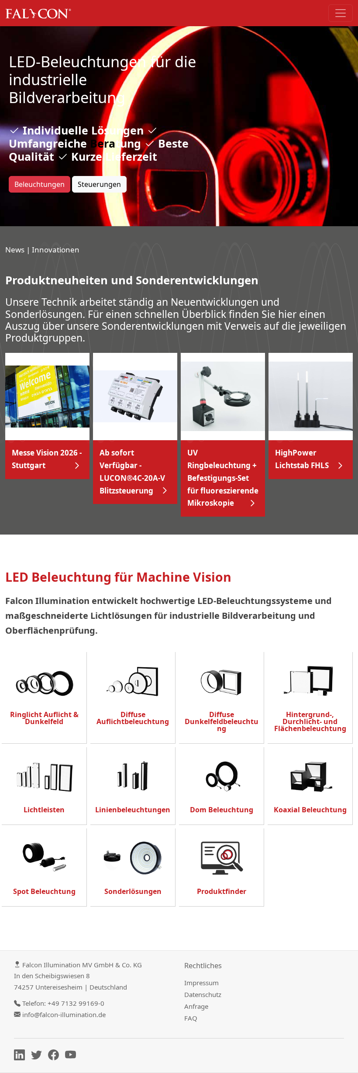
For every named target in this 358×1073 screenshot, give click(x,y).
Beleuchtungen (39, 184)
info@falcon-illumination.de (64, 1014)
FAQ (190, 1018)
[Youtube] (72, 1056)
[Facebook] (55, 1056)
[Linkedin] (21, 1056)
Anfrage (196, 1006)
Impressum (201, 982)
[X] (38, 1056)
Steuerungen (99, 184)
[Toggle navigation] (340, 13)
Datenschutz (202, 994)
